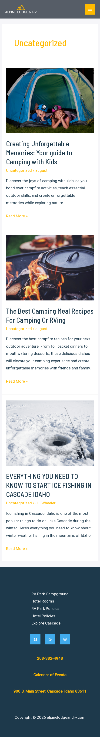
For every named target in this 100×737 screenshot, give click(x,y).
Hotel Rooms (42, 601)
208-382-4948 (50, 658)
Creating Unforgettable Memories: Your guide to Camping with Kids (39, 152)
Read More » (17, 216)
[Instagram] (65, 639)
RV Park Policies (45, 608)
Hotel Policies (43, 616)
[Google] (50, 639)
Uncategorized (19, 170)
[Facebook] (35, 639)
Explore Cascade (45, 623)
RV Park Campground (50, 594)
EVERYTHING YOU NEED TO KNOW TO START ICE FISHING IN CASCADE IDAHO (48, 485)
